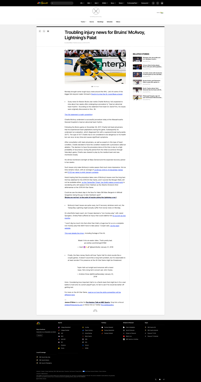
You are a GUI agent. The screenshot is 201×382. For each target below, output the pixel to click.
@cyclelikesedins (107, 305)
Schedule (110, 22)
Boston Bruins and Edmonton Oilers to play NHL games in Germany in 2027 (151, 81)
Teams (83, 22)
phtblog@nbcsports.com (74, 305)
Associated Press (146, 61)
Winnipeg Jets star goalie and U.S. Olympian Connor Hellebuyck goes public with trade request (151, 58)
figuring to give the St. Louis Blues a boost (106, 94)
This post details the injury (74, 233)
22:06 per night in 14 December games (108, 170)
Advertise (38, 371)
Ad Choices (72, 371)
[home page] (42, 3)
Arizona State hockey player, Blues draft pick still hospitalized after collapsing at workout (152, 66)
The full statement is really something (78, 114)
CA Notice (96, 371)
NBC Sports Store (60, 371)
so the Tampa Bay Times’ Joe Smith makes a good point (102, 182)
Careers (42, 371)
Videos (118, 22)
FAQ (55, 371)
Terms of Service (102, 371)
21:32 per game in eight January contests (83, 172)
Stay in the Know (40, 329)
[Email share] (48, 31)
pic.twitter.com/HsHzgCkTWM (95, 243)
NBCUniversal (45, 373)
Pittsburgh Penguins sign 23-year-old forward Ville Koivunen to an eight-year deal (152, 96)
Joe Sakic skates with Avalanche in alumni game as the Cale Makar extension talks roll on (153, 73)
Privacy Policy (78, 371)
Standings (100, 22)
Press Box (67, 371)
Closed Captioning (49, 371)
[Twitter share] (44, 31)
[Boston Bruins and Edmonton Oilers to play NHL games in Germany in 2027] (137, 82)
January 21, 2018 (107, 247)
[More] (153, 3)
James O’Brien (69, 42)
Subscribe (39, 335)
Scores (92, 22)
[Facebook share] (39, 31)
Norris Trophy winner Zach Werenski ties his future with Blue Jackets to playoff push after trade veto (153, 89)
